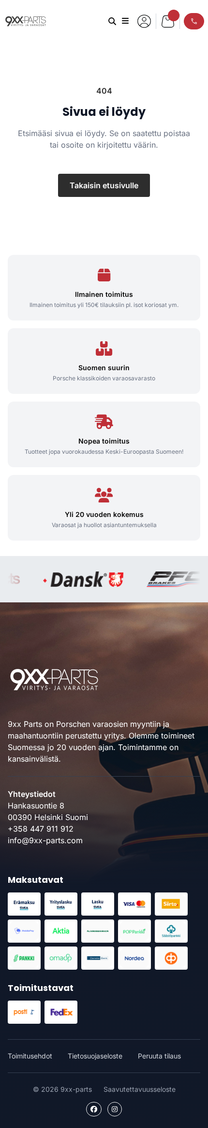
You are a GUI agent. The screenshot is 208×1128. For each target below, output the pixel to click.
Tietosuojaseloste (95, 1056)
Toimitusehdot (30, 1056)
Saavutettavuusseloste (140, 1089)
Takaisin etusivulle (104, 185)
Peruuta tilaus (159, 1056)
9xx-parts (25, 21)
